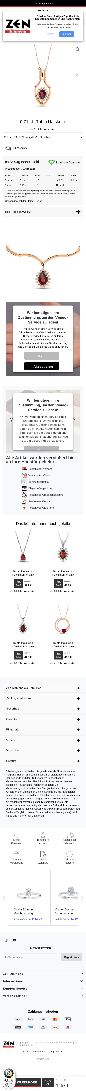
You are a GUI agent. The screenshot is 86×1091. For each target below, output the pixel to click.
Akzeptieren (43, 367)
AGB (25, 1051)
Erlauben (67, 34)
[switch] (8, 1085)
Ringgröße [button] (13, 729)
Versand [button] (11, 740)
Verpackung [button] (13, 750)
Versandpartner (15, 995)
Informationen (14, 981)
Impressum (56, 1051)
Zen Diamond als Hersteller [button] (23, 687)
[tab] (43, 687)
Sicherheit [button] (12, 708)
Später (50, 34)
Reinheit (60, 175)
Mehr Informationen (44, 357)
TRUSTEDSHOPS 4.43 (43, 3)
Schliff (73, 175)
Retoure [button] (11, 760)
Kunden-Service (15, 988)
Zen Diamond (13, 973)
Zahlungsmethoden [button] (18, 698)
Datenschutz (39, 1051)
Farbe (49, 175)
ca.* (8, 162)
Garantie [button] (11, 719)
